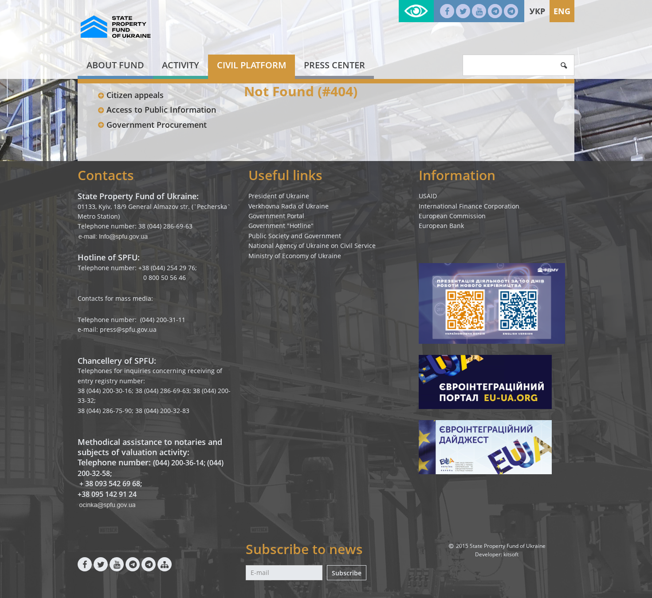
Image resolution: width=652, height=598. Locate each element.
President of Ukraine (278, 196)
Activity (180, 65)
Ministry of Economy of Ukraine (294, 256)
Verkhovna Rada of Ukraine (288, 206)
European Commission (452, 216)
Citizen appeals (135, 95)
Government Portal (276, 216)
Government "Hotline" (281, 225)
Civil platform (251, 65)
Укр (537, 11)
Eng (562, 11)
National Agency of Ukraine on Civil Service (312, 245)
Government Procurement (156, 124)
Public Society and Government (294, 236)
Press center (334, 65)
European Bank (441, 225)
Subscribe (346, 573)
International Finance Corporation (469, 206)
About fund (115, 65)
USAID (428, 196)
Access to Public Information (161, 109)
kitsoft (510, 554)
